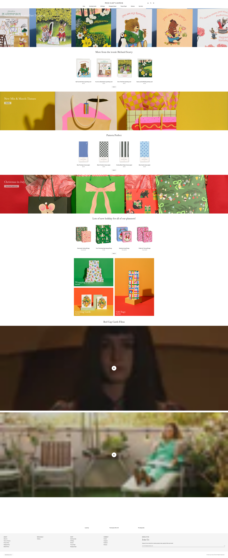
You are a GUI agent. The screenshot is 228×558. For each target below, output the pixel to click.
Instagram (106, 540)
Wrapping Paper (73, 546)
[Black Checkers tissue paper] (103, 151)
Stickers (72, 542)
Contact (105, 538)
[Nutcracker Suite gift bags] (83, 235)
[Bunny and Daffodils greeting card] (144, 68)
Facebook (106, 542)
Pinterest (105, 544)
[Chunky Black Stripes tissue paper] (124, 151)
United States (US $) (8, 554)
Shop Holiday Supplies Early (12, 186)
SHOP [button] (71, 537)
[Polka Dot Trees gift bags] (144, 235)
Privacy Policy (6, 542)
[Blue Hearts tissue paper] (144, 151)
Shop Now (8, 19)
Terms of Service (7, 540)
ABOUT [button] (5, 537)
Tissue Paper (72, 544)
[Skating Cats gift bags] (124, 235)
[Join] (223, 546)
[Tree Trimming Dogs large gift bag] (103, 235)
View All (114, 86)
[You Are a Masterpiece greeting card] (103, 68)
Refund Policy (6, 546)
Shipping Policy (7, 544)
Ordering (38, 538)
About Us (5, 538)
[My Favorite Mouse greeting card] (83, 68)
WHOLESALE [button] (40, 537)
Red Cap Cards (211, 554)
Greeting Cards (73, 538)
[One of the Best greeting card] (124, 68)
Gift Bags (72, 540)
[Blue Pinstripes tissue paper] (83, 151)
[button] (84, 6)
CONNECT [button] (106, 537)
